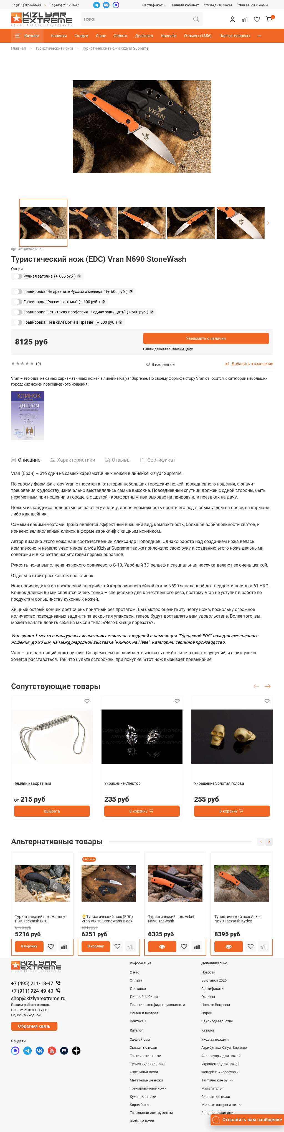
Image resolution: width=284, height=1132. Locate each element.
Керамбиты (139, 1105)
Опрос (206, 1013)
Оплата (120, 36)
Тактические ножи (145, 1056)
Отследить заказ (218, 5)
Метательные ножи (146, 1080)
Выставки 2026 (214, 980)
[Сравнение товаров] (244, 19)
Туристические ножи (54, 48)
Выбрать (52, 811)
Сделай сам (140, 1039)
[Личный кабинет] (232, 19)
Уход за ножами (215, 1039)
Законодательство (217, 1021)
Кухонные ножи (143, 1097)
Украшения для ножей (220, 1064)
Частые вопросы (234, 36)
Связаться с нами (253, 5)
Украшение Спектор (122, 783)
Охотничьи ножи (144, 1072)
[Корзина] (269, 19)
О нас (101, 36)
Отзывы (208, 997)
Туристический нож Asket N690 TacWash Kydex (237, 918)
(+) (45, 275)
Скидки (81, 36)
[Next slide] (268, 222)
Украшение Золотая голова (219, 783)
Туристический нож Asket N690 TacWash (171, 918)
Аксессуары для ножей (221, 1056)
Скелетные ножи (215, 1097)
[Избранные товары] (257, 19)
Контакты (138, 1021)
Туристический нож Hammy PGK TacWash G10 (40, 918)
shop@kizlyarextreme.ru (38, 998)
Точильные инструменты (151, 1113)
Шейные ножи (142, 1121)
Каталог (31, 36)
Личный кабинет (184, 5)
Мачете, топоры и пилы (221, 1105)
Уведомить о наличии (206, 338)
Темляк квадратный (32, 783)
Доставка (144, 36)
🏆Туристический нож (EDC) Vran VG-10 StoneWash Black (107, 918)
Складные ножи (143, 1047)
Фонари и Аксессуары (220, 1072)
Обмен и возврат (144, 1013)
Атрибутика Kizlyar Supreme (224, 1047)
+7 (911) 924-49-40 (26, 5)
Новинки (59, 36)
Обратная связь (34, 1026)
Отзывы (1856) (198, 36)
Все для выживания (218, 1113)
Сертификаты (153, 5)
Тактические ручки (217, 1080)
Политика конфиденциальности (157, 1005)
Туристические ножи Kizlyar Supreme (115, 48)
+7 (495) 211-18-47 (64, 5)
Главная (18, 48)
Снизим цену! (182, 349)
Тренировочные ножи (148, 1088)
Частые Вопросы (215, 1005)
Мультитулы (211, 1088)
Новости (168, 36)
